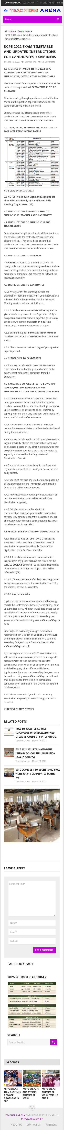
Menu (8, 19)
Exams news (30, 62)
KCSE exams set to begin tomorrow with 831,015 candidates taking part (37, 773)
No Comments (48, 62)
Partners (51, 1124)
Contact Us (34, 1124)
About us (16, 1124)
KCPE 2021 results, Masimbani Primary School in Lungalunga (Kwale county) (35, 753)
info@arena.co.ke (32, 1119)
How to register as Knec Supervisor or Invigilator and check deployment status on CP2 (35, 733)
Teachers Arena (22, 740)
